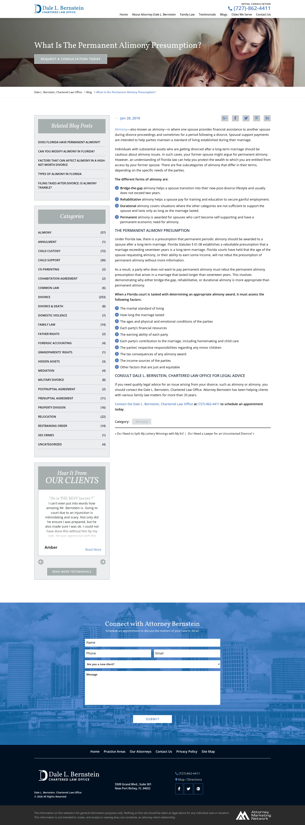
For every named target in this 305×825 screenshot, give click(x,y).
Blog (89, 92)
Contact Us (263, 14)
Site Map (208, 751)
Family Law (187, 14)
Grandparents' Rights (72, 352)
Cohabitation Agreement (72, 278)
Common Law (72, 288)
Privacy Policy (186, 751)
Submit (152, 719)
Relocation (72, 417)
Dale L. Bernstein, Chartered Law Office (58, 92)
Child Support (72, 260)
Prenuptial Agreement (72, 398)
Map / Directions (190, 779)
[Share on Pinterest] (256, 118)
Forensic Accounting (72, 343)
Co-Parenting (72, 269)
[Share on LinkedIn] (267, 118)
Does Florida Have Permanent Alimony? (69, 142)
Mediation (72, 371)
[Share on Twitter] (246, 118)
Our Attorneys (140, 751)
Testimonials (207, 14)
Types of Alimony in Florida (60, 174)
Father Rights (72, 334)
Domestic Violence (72, 315)
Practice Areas (114, 751)
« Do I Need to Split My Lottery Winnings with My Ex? (149, 434)
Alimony (72, 232)
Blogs (223, 14)
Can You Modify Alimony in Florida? (66, 151)
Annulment (72, 242)
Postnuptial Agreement (72, 389)
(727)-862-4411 (251, 8)
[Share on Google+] (224, 118)
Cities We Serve (242, 14)
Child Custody (72, 251)
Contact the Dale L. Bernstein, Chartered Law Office (154, 404)
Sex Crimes (72, 435)
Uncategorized (72, 444)
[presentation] (40, 562)
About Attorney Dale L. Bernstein (154, 14)
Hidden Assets (72, 361)
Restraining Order (72, 426)
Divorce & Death (72, 306)
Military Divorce (72, 380)
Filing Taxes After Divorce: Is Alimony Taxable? (67, 185)
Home (124, 14)
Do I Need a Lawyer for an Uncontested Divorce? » (221, 434)
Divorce (72, 297)
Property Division (72, 407)
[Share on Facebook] (235, 118)
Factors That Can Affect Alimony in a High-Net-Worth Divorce (71, 163)
